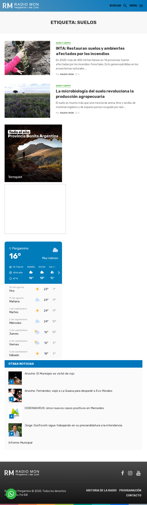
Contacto (133, 495)
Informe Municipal (20, 442)
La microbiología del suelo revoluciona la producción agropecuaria (95, 94)
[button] (15, 272)
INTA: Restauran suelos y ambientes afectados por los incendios (90, 51)
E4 (26, 495)
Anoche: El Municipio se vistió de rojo (49, 373)
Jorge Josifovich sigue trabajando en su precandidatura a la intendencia (73, 425)
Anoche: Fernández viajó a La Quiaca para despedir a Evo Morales (68, 391)
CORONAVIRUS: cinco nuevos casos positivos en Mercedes (64, 408)
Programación (130, 490)
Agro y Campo (63, 43)
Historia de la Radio (101, 490)
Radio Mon (67, 74)
